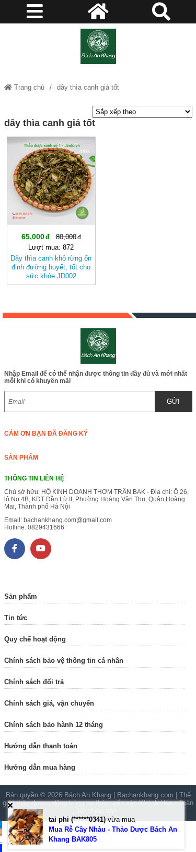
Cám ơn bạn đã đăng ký (46, 433)
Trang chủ (28, 87)
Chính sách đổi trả (34, 682)
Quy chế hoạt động (35, 639)
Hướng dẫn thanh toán (40, 746)
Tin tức (15, 618)
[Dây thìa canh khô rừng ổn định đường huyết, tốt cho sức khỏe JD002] (51, 208)
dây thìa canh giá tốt (88, 87)
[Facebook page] (14, 548)
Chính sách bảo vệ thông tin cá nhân (63, 660)
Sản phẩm (21, 457)
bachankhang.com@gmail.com (68, 520)
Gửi (173, 401)
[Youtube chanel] (40, 548)
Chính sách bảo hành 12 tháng (53, 724)
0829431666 (46, 527)
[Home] (98, 46)
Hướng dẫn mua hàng (39, 767)
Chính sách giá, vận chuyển (49, 703)
